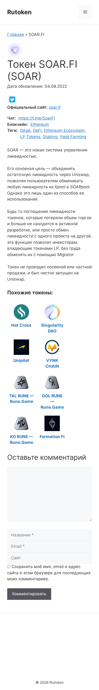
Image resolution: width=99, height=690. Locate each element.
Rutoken (19, 12)
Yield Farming (73, 136)
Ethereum (40, 124)
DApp (25, 130)
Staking (50, 136)
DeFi (37, 130)
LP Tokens (30, 136)
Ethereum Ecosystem (64, 130)
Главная (15, 34)
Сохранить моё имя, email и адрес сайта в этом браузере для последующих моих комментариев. (49, 572)
